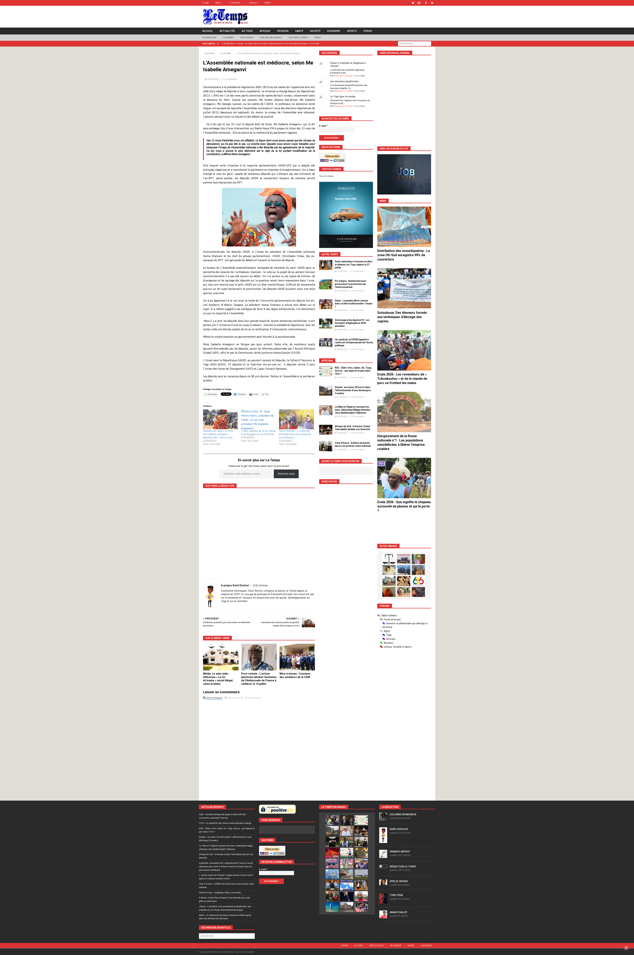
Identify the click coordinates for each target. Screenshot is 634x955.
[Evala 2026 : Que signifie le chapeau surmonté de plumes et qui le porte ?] (404, 478)
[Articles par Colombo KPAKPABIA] (383, 819)
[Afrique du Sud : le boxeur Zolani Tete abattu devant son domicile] (325, 430)
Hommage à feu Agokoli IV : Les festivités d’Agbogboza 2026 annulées (352, 323)
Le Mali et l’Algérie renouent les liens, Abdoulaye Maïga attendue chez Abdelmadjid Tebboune (352, 409)
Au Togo (247, 31)
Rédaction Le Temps (343, 75)
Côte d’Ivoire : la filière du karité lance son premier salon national (226, 885)
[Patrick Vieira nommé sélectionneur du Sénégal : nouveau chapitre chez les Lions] (361, 896)
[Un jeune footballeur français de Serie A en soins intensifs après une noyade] (361, 907)
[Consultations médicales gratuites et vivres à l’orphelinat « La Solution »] (403, 559)
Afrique (265, 31)
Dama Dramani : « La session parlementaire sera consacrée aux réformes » (295, 434)
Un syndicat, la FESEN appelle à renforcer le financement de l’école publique (354, 342)
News (218, 2)
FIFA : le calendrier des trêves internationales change (225, 823)
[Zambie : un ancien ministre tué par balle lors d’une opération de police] (361, 863)
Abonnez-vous (286, 473)
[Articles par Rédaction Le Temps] (383, 871)
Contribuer (246, 37)
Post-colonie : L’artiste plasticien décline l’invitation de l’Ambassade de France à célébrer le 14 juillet (259, 678)
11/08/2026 (342, 290)
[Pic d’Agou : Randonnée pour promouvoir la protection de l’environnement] (325, 284)
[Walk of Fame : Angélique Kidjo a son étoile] (332, 853)
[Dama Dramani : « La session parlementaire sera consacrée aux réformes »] (296, 419)
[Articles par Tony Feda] (383, 902)
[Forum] (432, 3)
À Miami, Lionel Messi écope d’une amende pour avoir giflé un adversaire (224, 899)
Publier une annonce (271, 37)
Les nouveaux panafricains (344, 81)
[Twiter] (413, 3)
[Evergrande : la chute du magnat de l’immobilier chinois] (332, 885)
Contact (253, 2)
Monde (411, 945)
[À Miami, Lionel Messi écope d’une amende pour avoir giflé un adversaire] (346, 853)
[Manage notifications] (626, 947)
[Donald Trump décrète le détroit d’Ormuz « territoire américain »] (346, 885)
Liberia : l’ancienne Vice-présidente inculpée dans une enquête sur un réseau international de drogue (225, 908)
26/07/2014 (213, 79)
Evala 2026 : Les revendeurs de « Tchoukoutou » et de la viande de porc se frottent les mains (402, 378)
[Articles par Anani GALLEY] (383, 916)
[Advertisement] (404, 530)
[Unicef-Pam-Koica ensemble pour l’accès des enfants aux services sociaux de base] (403, 570)
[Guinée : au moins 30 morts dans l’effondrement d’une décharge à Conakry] (325, 391)
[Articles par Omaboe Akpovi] (383, 856)
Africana (327, 360)
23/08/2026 (342, 432)
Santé (299, 31)
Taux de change (326, 176)
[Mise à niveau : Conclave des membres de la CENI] (297, 657)
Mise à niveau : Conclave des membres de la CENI (295, 675)
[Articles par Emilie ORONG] (383, 883)
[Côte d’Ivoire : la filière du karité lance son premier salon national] (325, 446)
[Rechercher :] (414, 43)
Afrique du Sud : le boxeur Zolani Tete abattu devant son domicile (226, 855)
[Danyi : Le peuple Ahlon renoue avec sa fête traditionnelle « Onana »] (325, 304)
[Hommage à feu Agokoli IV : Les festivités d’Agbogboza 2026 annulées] (325, 323)
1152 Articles (260, 585)
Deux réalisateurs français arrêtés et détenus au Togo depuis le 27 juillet (353, 264)
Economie (333, 31)
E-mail (323, 126)
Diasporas (426, 945)
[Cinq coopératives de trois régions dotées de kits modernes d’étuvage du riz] (389, 581)
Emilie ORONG (399, 881)
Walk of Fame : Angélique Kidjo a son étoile (220, 892)
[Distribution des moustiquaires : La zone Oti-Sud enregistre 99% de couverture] (404, 227)
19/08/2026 (342, 271)
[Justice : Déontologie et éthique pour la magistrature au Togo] (389, 559)
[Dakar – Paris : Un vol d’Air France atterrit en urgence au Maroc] (361, 874)
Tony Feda (396, 895)
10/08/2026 (342, 310)
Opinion (282, 31)
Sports (352, 31)
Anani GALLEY (398, 912)
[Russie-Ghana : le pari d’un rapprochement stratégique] (332, 896)
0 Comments (231, 79)
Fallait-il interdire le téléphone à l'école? (348, 64)
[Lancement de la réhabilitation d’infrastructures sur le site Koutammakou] (418, 570)
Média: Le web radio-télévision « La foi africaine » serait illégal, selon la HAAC (218, 678)
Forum (267, 2)
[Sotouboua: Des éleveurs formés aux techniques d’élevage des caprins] (404, 288)
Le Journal (234, 2)
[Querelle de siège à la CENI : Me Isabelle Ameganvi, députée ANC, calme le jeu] (220, 419)
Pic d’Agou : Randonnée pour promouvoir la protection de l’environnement (350, 284)
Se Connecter (209, 37)
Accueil (207, 31)
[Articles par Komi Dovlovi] (383, 841)
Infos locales (376, 945)
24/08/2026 (342, 377)
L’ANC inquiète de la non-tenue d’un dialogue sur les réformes (258, 432)
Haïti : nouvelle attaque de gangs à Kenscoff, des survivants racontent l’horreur (222, 816)
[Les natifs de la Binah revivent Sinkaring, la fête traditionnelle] (403, 592)
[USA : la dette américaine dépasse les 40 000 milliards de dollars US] (346, 874)
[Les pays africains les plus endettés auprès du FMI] (332, 874)
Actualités (227, 31)
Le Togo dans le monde (342, 96)
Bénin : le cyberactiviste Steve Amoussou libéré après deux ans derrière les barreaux (225, 916)
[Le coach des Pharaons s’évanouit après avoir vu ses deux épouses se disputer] (346, 896)
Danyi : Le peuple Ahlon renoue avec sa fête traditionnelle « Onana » (353, 303)
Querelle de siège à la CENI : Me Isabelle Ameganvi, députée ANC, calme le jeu (219, 434)
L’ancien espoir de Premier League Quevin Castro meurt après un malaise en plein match (226, 876)
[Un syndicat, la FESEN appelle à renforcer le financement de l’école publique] (325, 343)
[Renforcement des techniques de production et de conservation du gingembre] (403, 581)
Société (315, 31)
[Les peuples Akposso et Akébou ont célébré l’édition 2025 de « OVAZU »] (389, 570)
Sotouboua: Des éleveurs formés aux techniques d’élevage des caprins (402, 317)
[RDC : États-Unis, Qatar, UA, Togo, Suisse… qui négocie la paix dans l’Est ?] (325, 371)
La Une (205, 2)
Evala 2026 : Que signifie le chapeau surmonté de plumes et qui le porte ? (404, 506)
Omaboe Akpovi (400, 851)
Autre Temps (330, 254)
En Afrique (395, 945)
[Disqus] (259, 747)
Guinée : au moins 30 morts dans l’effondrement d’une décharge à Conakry (353, 390)
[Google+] (419, 3)
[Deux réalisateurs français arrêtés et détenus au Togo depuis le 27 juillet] (325, 265)
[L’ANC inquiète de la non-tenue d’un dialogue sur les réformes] (258, 419)
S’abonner (228, 37)
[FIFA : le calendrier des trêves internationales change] (346, 820)
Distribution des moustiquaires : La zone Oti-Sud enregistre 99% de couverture (403, 255)
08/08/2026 (342, 329)
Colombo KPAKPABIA (403, 814)
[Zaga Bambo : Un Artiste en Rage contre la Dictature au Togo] (389, 592)
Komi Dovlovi (399, 829)
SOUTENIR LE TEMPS (298, 37)
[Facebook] (426, 3)
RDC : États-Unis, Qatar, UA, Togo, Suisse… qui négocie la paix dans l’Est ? (353, 370)
